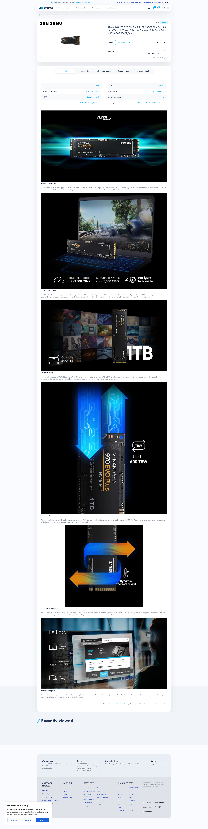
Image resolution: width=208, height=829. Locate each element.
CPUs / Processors (88, 799)
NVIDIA (131, 794)
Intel (130, 791)
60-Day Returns (120, 2)
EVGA (119, 807)
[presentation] (42, 48)
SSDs (98, 791)
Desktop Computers (111, 8)
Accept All (42, 820)
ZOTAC (131, 810)
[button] (157, 23)
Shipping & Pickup (47, 797)
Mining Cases (101, 801)
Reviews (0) (84, 71)
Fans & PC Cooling (102, 797)
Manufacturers (66, 8)
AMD (119, 791)
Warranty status (67, 797)
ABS (119, 788)
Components (96, 8)
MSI (119, 804)
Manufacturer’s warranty (134, 2)
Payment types (123, 71)
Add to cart (121, 42)
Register (65, 794)
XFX (130, 807)
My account (66, 788)
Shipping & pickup (104, 71)
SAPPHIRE (132, 801)
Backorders (45, 790)
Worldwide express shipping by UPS (154, 2)
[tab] (65, 71)
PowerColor (132, 797)
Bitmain (120, 801)
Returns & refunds (143, 71)
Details (65, 71)
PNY (130, 804)
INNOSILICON (133, 788)
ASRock (120, 794)
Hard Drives (100, 788)
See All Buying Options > (83, 2)
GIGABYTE (121, 810)
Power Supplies (101, 794)
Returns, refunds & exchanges (50, 800)
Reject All (28, 820)
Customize (14, 820)
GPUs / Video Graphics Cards (87, 795)
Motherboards (87, 802)
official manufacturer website (116, 704)
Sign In (65, 791)
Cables (99, 804)
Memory (85, 806)
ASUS (119, 797)
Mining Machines (81, 8)
